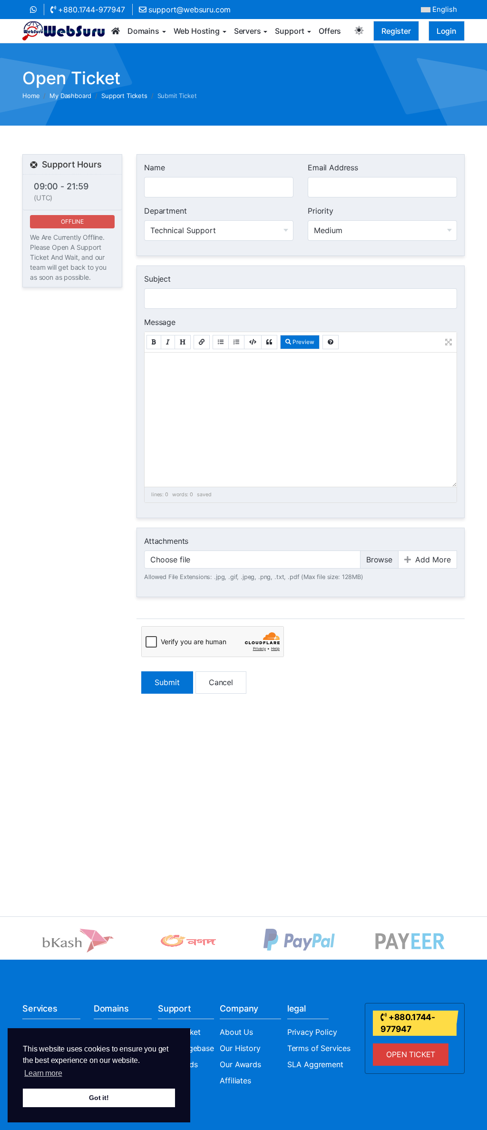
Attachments (166, 541)
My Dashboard (70, 95)
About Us (236, 1032)
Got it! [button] (99, 1097)
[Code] (253, 342)
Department (165, 211)
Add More (432, 559)
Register (396, 31)
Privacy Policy (312, 1032)
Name (154, 167)
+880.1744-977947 (90, 9)
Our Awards (240, 1064)
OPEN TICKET (410, 1054)
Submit (167, 682)
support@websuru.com (188, 9)
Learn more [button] (43, 1073)
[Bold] (153, 342)
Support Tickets (124, 95)
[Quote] (269, 342)
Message (159, 322)
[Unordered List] (221, 342)
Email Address (333, 167)
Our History (240, 1048)
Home (30, 95)
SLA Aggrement (315, 1064)
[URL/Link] (202, 342)
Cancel (221, 682)
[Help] (330, 342)
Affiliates (235, 1080)
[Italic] (168, 342)
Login (447, 31)
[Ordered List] (236, 342)
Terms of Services (319, 1048)
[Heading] (183, 342)
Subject (157, 279)
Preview (302, 341)
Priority (320, 211)
